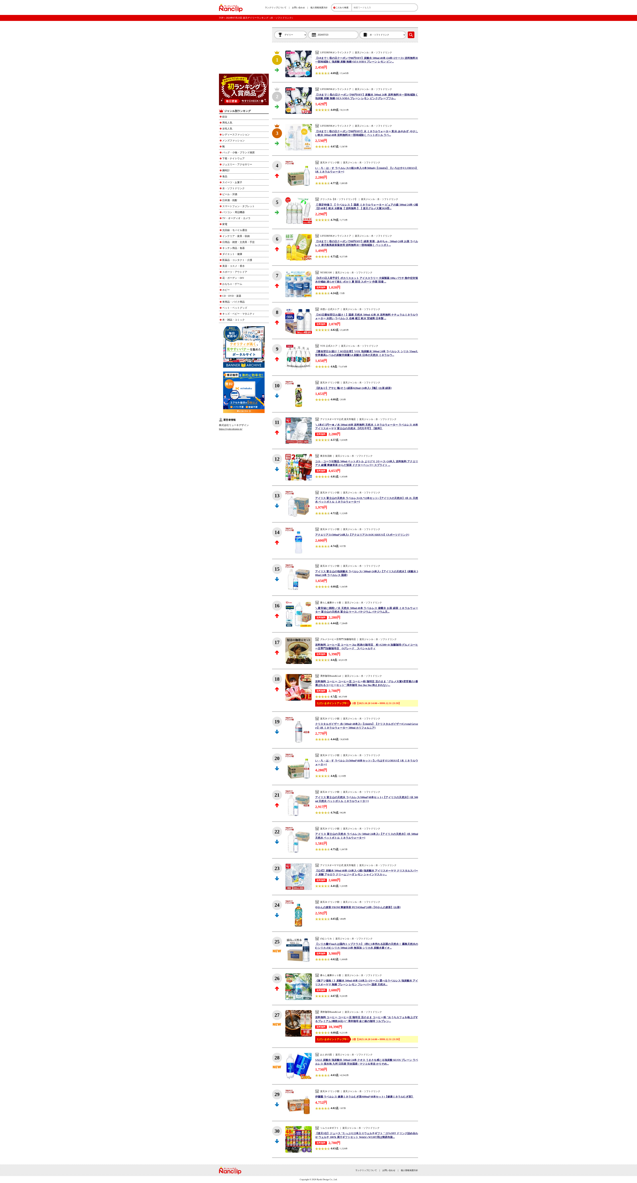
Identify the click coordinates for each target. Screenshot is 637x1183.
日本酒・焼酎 (229, 200)
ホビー (226, 290)
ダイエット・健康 (232, 254)
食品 (224, 176)
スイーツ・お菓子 (232, 182)
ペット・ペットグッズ (234, 307)
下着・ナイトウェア (233, 158)
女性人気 (227, 128)
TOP (221, 18)
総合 (224, 116)
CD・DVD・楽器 (231, 296)
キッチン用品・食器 (233, 248)
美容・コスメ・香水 (233, 266)
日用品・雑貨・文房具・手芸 (238, 242)
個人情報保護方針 (319, 7)
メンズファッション (233, 140)
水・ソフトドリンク (233, 188)
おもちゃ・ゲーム (232, 284)
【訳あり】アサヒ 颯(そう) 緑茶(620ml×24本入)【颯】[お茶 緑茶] (353, 388)
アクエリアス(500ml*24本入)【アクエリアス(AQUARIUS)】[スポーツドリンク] (362, 534)
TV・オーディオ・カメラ (236, 218)
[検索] (411, 35)
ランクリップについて (275, 7)
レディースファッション (236, 134)
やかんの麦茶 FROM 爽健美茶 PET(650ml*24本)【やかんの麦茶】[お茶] (357, 907)
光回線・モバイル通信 (234, 230)
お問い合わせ (298, 7)
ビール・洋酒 (229, 194)
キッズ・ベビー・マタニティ (238, 313)
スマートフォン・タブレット (238, 206)
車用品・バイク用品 (233, 302)
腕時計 (226, 170)
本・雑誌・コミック (233, 319)
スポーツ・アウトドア (234, 272)
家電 (224, 224)
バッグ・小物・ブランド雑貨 (238, 152)
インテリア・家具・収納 (236, 236)
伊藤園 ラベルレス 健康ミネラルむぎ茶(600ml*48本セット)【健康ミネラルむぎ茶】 (364, 1096)
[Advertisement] (244, 48)
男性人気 (227, 122)
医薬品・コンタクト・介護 (237, 260)
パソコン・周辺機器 (233, 212)
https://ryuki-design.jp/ (230, 429)
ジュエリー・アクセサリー (237, 164)
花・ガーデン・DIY (233, 278)
